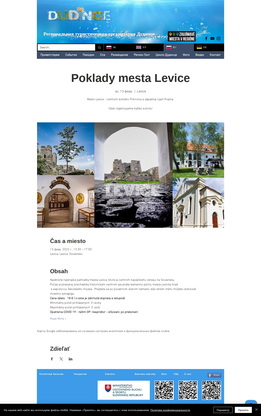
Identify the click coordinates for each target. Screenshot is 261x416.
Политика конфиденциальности (170, 410)
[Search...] (99, 47)
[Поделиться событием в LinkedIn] (70, 358)
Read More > (58, 319)
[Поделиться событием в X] (61, 358)
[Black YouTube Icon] (212, 38)
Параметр (223, 410)
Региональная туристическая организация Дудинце (99, 33)
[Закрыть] (256, 410)
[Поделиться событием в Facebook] (52, 358)
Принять (243, 410)
